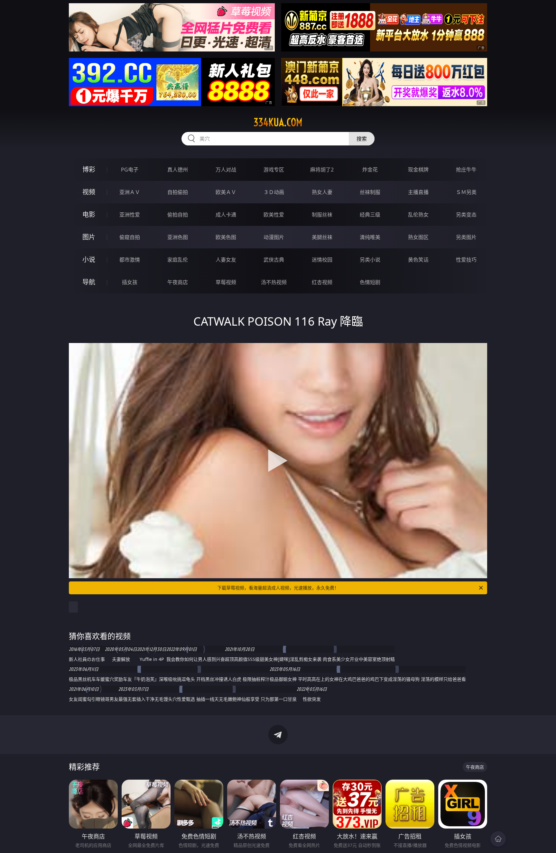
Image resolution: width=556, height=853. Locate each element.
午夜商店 (177, 282)
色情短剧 (370, 282)
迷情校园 (322, 259)
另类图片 (466, 237)
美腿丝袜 (322, 237)
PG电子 (129, 169)
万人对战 (226, 169)
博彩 (88, 169)
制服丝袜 (322, 214)
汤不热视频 (274, 282)
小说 (88, 259)
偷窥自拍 (129, 237)
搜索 (362, 138)
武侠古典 (274, 259)
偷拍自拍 (177, 214)
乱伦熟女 (418, 214)
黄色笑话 (418, 259)
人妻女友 (226, 259)
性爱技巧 (466, 259)
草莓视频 (226, 282)
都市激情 (129, 259)
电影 (88, 214)
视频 (88, 192)
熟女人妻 (322, 192)
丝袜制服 (370, 192)
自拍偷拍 (177, 192)
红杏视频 (322, 282)
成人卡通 (226, 214)
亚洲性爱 (129, 214)
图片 (88, 237)
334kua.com (278, 122)
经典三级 (370, 214)
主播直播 (418, 192)
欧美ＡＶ (226, 192)
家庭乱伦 (177, 259)
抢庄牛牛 (466, 169)
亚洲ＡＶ (129, 192)
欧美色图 (226, 237)
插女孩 (129, 282)
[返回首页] (498, 839)
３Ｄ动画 (274, 192)
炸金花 (370, 169)
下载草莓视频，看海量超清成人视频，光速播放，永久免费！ (278, 588)
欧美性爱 (274, 214)
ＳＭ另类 (466, 192)
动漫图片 (274, 237)
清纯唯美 (370, 237)
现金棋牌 (418, 169)
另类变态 (466, 214)
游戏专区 (274, 169)
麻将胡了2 (322, 169)
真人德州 (177, 169)
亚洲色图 (177, 237)
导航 (88, 282)
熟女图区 (418, 237)
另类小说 (370, 259)
